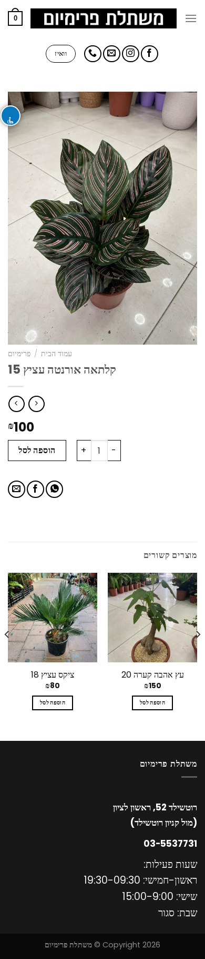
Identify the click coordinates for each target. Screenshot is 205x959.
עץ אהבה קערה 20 (152, 675)
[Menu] (190, 18)
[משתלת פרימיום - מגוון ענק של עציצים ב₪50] (103, 19)
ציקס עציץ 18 (52, 675)
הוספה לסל (36, 450)
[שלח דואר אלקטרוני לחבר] (16, 489)
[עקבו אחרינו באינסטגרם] (130, 54)
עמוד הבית (56, 354)
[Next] (7, 656)
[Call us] (92, 54)
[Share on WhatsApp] (54, 489)
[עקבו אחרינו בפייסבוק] (149, 54)
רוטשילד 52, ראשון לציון (155, 807)
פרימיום (19, 354)
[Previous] (197, 656)
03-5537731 (170, 843)
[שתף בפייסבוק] (35, 489)
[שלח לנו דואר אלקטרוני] (111, 54)
